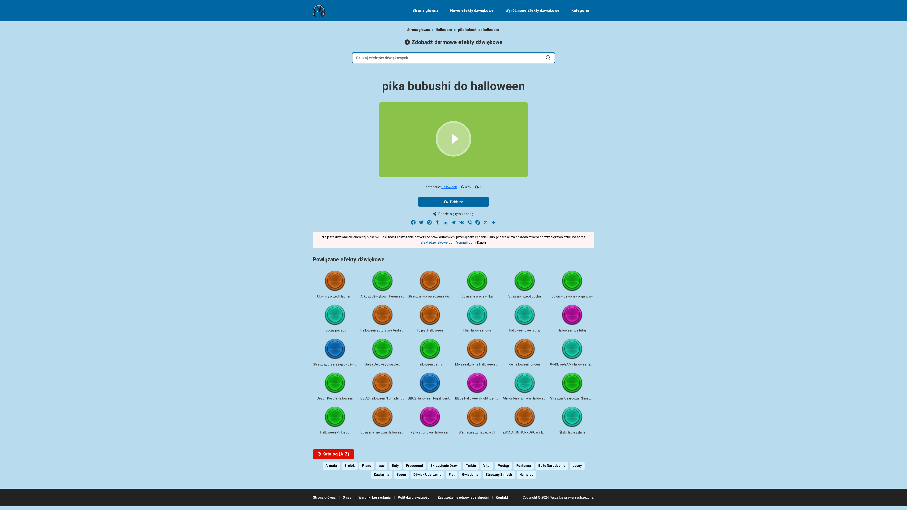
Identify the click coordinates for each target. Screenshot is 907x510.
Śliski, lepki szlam (572, 432)
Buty (395, 466)
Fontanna (523, 466)
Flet (452, 474)
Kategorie (580, 10)
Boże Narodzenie (551, 466)
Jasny (577, 466)
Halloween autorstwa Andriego (383, 330)
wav (382, 466)
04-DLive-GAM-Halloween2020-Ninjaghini (581, 364)
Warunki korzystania (375, 497)
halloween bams (430, 364)
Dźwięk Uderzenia (427, 474)
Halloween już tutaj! (572, 330)
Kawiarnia (381, 474)
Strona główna (425, 10)
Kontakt (502, 497)
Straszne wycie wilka (477, 296)
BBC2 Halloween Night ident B (382, 398)
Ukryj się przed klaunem (334, 296)
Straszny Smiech (499, 474)
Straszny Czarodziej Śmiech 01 (573, 398)
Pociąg (503, 466)
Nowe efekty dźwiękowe (472, 10)
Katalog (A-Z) (335, 453)
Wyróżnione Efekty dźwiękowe (532, 10)
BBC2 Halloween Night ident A (430, 398)
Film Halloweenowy (477, 330)
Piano (366, 466)
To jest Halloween (430, 330)
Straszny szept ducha (524, 296)
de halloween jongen (524, 364)
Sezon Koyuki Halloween (335, 398)
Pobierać (456, 202)
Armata (331, 466)
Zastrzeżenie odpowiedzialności (463, 497)
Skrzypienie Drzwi (444, 466)
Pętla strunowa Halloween (430, 432)
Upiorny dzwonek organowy (572, 296)
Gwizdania (470, 474)
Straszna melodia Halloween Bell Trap (388, 432)
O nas (347, 497)
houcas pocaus (335, 330)
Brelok (349, 466)
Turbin (471, 466)
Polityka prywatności (414, 497)
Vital (486, 466)
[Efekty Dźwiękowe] (319, 11)
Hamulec (526, 474)
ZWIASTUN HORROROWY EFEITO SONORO (534, 432)
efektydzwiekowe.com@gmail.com (448, 242)
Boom (401, 474)
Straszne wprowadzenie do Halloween (436, 296)
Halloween (444, 30)
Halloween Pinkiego (334, 432)
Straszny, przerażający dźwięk (335, 364)
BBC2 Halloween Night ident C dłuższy (483, 398)
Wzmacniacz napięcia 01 (477, 432)
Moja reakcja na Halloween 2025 (479, 364)
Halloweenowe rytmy (524, 330)
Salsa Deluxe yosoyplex (382, 364)
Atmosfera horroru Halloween (525, 398)
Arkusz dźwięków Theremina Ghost (386, 296)
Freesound (414, 466)
